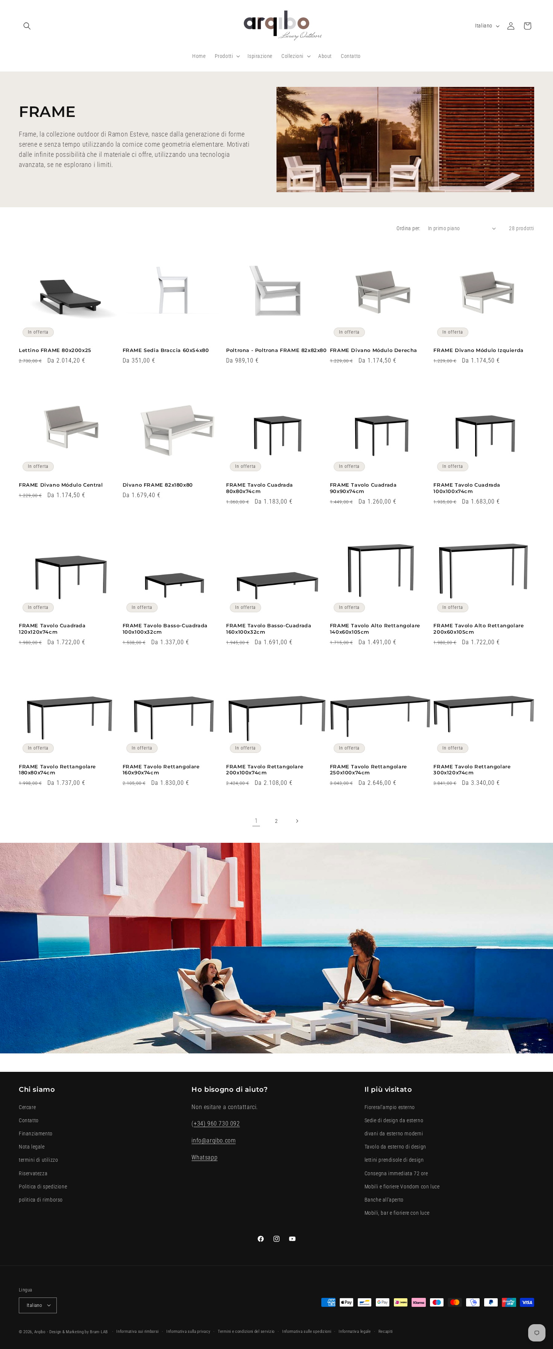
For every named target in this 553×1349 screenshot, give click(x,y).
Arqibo (40, 1331)
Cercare (27, 1107)
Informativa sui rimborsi (137, 1331)
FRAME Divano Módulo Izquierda (478, 350)
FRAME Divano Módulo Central (61, 485)
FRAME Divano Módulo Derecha (373, 350)
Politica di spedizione (43, 1186)
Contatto (29, 1120)
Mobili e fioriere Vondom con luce (402, 1186)
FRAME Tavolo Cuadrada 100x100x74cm (466, 488)
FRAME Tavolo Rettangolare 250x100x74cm (368, 769)
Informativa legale (355, 1331)
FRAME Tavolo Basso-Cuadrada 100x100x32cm (165, 628)
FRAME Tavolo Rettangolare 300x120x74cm (471, 769)
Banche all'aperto (384, 1199)
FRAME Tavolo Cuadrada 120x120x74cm (52, 628)
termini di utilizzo (38, 1160)
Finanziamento (36, 1133)
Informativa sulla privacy (188, 1331)
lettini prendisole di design (394, 1160)
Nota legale (32, 1147)
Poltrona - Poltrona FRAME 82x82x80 (276, 350)
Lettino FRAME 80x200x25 (55, 350)
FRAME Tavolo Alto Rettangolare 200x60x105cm (478, 628)
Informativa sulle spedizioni (306, 1331)
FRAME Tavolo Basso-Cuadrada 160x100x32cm (268, 628)
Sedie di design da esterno (394, 1120)
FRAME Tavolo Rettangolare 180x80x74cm (57, 769)
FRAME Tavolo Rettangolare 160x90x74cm (161, 769)
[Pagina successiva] (297, 821)
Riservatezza (33, 1173)
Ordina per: (408, 228)
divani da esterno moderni (394, 1133)
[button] (27, 26)
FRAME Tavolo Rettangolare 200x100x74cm (264, 769)
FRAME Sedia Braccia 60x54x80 (166, 350)
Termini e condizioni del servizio (246, 1331)
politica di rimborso (41, 1199)
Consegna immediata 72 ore (396, 1173)
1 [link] (256, 820)
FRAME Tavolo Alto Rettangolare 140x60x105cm (375, 628)
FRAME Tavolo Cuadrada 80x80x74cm (259, 488)
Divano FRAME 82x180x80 (158, 485)
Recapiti (385, 1331)
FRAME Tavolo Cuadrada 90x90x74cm (363, 488)
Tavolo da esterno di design (395, 1147)
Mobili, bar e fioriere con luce (397, 1213)
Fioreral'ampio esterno (390, 1107)
